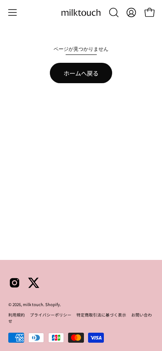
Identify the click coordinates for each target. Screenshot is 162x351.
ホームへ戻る (81, 73)
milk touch (33, 304)
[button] (113, 12)
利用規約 (16, 315)
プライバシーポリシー (50, 315)
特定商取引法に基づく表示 (101, 315)
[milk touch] (81, 12)
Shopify (52, 304)
